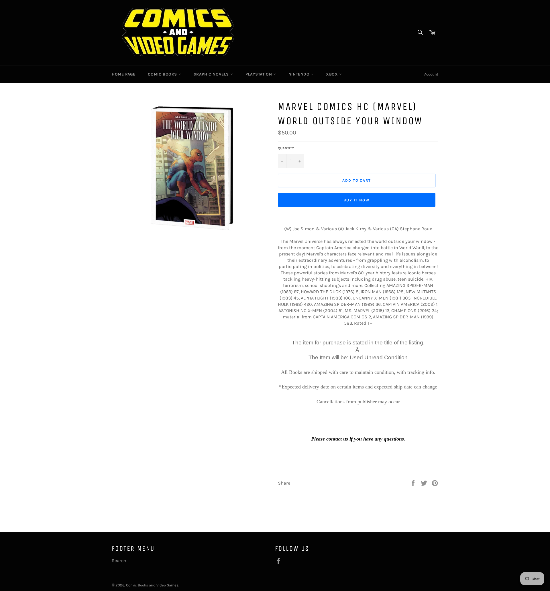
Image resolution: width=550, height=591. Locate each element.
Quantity (286, 148)
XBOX (332, 74)
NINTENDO (299, 74)
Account (431, 74)
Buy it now (356, 200)
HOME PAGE (123, 74)
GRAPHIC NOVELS (212, 74)
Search (119, 560)
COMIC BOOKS (163, 74)
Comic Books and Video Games (152, 585)
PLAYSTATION (259, 74)
